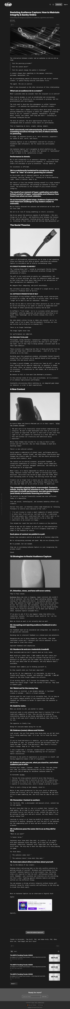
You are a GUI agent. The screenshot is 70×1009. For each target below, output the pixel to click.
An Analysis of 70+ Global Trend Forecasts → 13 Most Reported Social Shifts (28, 966)
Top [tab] (12, 951)
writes (22, 774)
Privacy (32, 1002)
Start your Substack (32, 1005)
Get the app (40, 1005)
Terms (36, 1002)
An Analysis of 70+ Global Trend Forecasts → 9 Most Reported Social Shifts (27, 976)
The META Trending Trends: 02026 (21, 974)
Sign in (66, 4)
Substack (29, 1007)
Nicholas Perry (15, 597)
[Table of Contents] (1, 504)
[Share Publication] (53, 4)
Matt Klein (12, 20)
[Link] (8, 91)
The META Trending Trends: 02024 (21, 955)
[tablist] (14, 951)
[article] (35, 958)
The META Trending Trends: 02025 (21, 965)
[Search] (50, 4)
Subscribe (58, 4)
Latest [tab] (15, 951)
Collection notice (41, 1002)
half (39, 474)
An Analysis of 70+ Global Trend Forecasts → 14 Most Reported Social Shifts (28, 957)
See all (13, 983)
